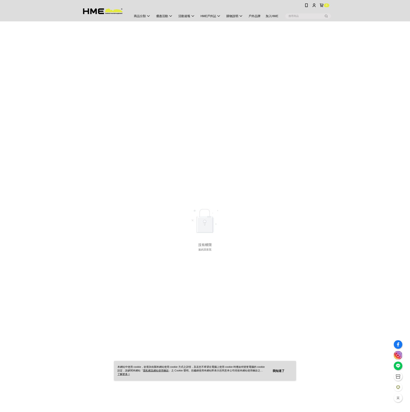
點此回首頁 (205, 249)
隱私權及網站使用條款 (156, 370)
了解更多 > (123, 374)
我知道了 (279, 370)
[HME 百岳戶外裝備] (102, 11)
